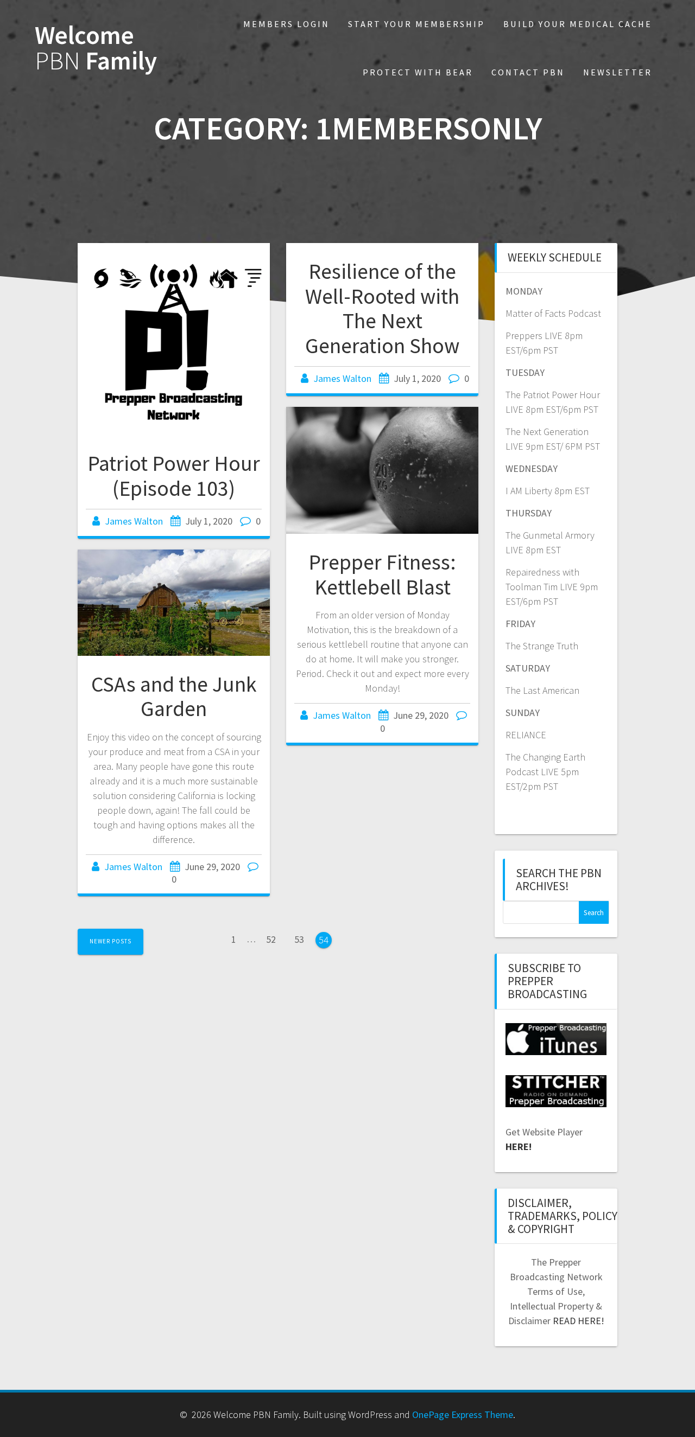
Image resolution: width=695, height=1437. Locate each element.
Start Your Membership (416, 23)
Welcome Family (96, 48)
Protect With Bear (418, 72)
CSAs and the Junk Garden (174, 696)
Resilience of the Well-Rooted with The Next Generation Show (382, 308)
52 (275, 938)
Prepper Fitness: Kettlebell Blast (382, 574)
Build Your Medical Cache (577, 23)
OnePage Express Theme (462, 1414)
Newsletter (617, 72)
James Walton (134, 521)
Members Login (286, 23)
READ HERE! (578, 1320)
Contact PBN (528, 72)
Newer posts (110, 941)
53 (303, 938)
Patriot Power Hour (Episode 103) (173, 476)
